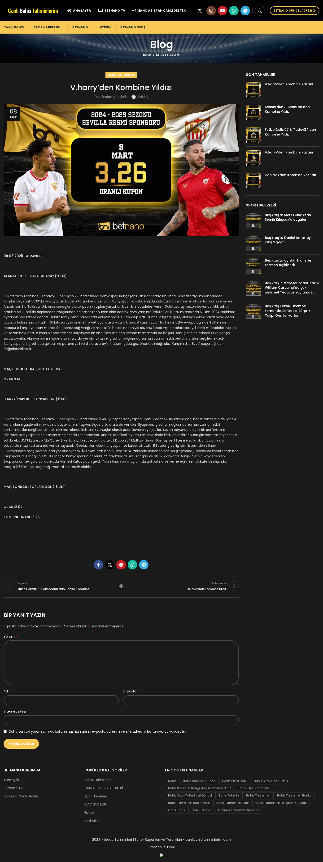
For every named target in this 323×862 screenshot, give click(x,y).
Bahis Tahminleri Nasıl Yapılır (189, 803)
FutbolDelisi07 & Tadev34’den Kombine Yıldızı (290, 132)
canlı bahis (176, 810)
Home (147, 55)
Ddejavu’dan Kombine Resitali (290, 175)
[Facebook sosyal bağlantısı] (98, 564)
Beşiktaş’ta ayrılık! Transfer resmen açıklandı (288, 262)
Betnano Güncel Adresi (293, 11)
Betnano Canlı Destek (21, 796)
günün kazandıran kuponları (239, 810)
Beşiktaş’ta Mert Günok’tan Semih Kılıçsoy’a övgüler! (288, 217)
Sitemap (155, 847)
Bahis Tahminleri (168, 55)
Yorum (10, 636)
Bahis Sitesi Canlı (234, 781)
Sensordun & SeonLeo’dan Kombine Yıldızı (287, 109)
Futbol (89, 812)
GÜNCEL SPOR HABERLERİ (103, 788)
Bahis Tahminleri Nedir (232, 803)
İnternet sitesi (15, 711)
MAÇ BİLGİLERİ (95, 804)
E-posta (131, 691)
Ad (7, 691)
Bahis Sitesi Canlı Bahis (271, 781)
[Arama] (260, 10)
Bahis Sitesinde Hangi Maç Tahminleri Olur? (199, 788)
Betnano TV (13, 788)
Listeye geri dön (121, 586)
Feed (171, 847)
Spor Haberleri (95, 796)
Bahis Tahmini (229, 795)
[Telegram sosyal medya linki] (245, 10)
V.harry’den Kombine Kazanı (289, 84)
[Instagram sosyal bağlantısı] (211, 10)
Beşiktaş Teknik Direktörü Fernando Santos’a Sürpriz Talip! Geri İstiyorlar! (287, 311)
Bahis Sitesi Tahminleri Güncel (190, 795)
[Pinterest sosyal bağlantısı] (121, 564)
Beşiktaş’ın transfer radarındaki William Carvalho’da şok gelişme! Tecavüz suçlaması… (292, 288)
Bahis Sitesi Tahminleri (254, 788)
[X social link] (200, 10)
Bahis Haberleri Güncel (199, 781)
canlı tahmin (201, 810)
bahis (172, 781)
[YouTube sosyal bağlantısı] (222, 10)
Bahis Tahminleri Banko (294, 795)
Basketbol (92, 821)
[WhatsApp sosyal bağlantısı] (234, 10)
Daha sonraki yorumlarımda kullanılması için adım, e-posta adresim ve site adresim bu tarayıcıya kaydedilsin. (98, 731)
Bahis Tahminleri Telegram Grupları (281, 803)
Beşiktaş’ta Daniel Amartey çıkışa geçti (288, 240)
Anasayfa (11, 780)
